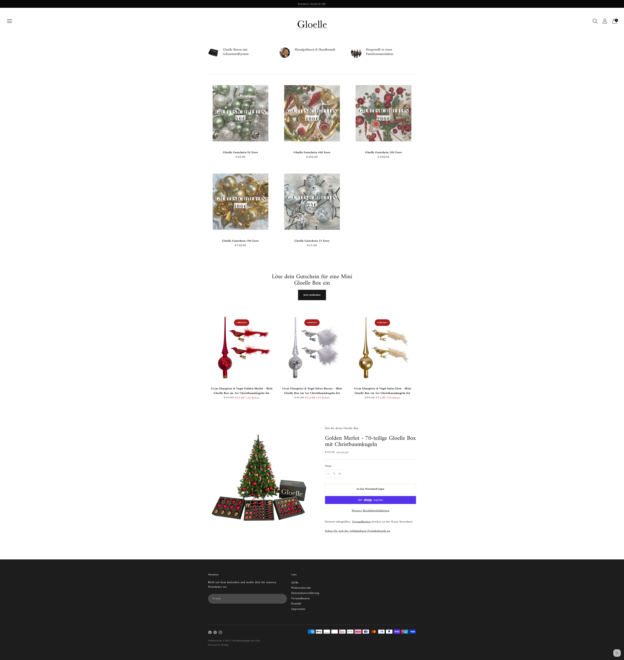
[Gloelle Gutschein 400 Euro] (312, 113)
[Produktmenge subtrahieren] (340, 474)
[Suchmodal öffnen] (595, 21)
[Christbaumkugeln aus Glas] (312, 21)
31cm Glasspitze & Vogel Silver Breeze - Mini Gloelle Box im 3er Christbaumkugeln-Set (312, 391)
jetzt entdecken (312, 295)
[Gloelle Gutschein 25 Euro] (312, 201)
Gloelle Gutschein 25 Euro (311, 240)
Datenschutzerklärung (305, 593)
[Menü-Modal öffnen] (9, 21)
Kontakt (296, 603)
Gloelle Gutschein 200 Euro (383, 152)
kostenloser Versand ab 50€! (312, 4)
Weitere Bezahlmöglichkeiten (370, 511)
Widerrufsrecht (301, 587)
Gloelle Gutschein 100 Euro (240, 240)
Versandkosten (361, 521)
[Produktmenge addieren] (328, 474)
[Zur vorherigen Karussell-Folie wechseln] (205, 351)
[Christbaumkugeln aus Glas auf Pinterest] (215, 633)
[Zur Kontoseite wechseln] (604, 21)
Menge (328, 466)
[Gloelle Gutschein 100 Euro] (240, 201)
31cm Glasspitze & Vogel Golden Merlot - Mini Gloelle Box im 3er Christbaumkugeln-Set (242, 391)
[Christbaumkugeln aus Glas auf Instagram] (220, 633)
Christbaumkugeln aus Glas (246, 641)
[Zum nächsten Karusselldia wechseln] (419, 351)
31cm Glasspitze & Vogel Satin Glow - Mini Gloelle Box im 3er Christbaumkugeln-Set (382, 391)
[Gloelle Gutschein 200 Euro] (383, 113)
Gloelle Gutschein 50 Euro (240, 152)
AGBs (294, 582)
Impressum (298, 609)
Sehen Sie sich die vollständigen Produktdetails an (357, 531)
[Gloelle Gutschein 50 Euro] (240, 113)
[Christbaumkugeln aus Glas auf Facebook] (210, 633)
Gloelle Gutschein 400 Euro (312, 152)
